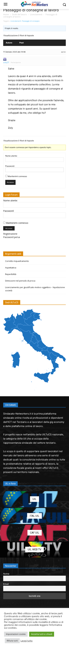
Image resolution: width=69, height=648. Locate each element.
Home (6, 14)
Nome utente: (11, 156)
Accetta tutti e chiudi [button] (41, 634)
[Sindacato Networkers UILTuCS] (34, 4)
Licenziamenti (36, 14)
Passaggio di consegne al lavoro (31, 10)
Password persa (11, 237)
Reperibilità (10, 274)
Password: (10, 166)
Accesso (10, 182)
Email (6, 584)
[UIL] (34, 499)
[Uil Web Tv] (34, 550)
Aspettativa (10, 267)
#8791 (63, 52)
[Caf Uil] (34, 533)
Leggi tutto (27, 640)
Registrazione (10, 233)
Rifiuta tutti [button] (12, 640)
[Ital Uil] (34, 516)
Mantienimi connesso (17, 176)
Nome (6, 573)
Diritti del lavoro (19, 14)
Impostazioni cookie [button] (16, 634)
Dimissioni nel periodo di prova (20, 280)
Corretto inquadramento (17, 261)
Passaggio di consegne (30, 21)
